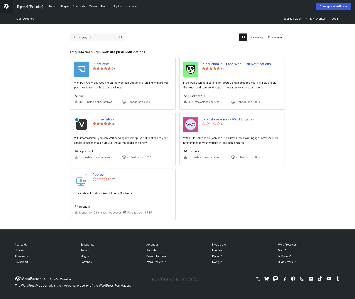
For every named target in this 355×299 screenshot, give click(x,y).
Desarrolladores (156, 256)
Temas (85, 250)
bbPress (284, 256)
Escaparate (87, 244)
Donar (217, 256)
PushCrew (101, 64)
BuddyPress (287, 261)
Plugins (85, 256)
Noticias (20, 250)
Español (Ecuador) (60, 279)
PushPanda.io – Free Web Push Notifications (236, 64)
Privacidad (21, 261)
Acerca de (21, 244)
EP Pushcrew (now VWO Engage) (228, 119)
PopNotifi (100, 175)
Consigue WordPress (334, 6)
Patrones (86, 261)
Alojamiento (22, 256)
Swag (217, 261)
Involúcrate (219, 244)
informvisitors (103, 119)
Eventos (217, 250)
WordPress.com (289, 244)
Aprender (152, 244)
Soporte (151, 250)
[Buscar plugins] (120, 37)
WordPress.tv (156, 261)
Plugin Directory (24, 18)
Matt (282, 250)
